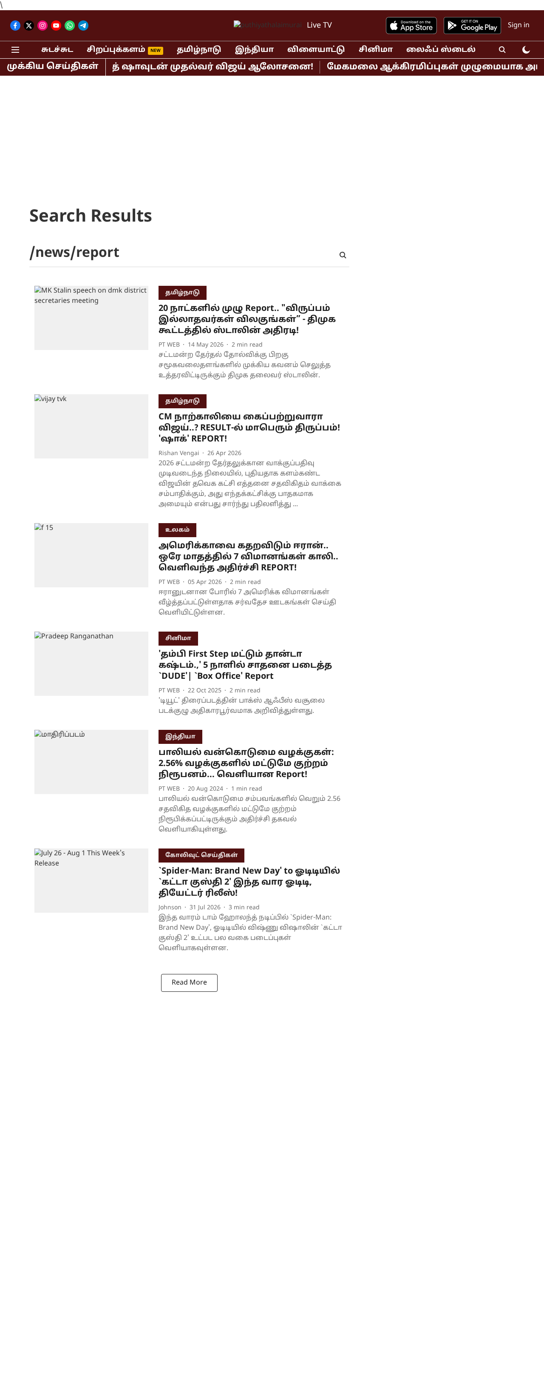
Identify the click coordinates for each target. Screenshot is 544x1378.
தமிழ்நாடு (199, 50)
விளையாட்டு (316, 50)
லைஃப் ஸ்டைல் (441, 50)
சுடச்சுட (57, 50)
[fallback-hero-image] (96, 335)
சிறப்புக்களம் (116, 50)
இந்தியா (254, 50)
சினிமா (376, 50)
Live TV (319, 26)
